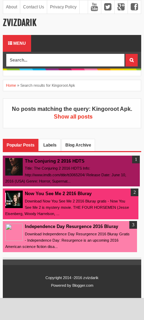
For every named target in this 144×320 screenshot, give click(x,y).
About (11, 7)
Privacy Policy (63, 7)
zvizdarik (19, 22)
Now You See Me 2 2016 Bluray (58, 193)
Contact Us (33, 7)
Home (11, 85)
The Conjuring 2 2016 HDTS (55, 161)
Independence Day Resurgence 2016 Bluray (71, 226)
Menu (19, 43)
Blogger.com (82, 285)
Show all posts (73, 117)
